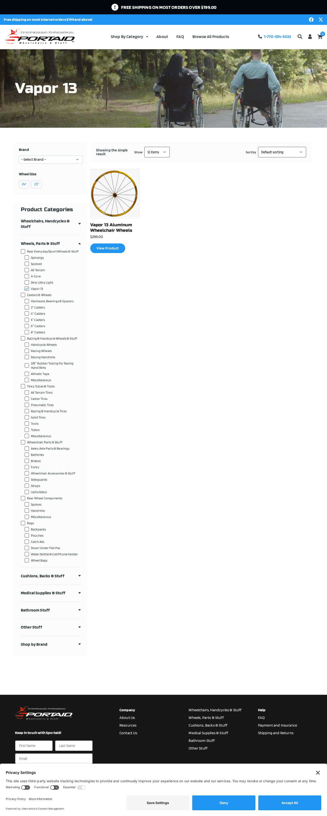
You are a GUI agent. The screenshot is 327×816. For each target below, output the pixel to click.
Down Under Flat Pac (45, 548)
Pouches (37, 535)
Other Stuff (31, 626)
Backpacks (38, 529)
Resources (127, 725)
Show (138, 152)
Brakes (36, 461)
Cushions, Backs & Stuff (42, 575)
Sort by (251, 152)
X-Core (36, 276)
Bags (30, 523)
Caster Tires (39, 399)
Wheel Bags (39, 560)
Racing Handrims (43, 357)
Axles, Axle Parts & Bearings (50, 448)
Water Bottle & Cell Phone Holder (54, 554)
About (162, 36)
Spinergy (37, 257)
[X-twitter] (320, 19)
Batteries (37, 454)
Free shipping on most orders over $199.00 (169, 7)
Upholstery (39, 492)
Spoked (36, 264)
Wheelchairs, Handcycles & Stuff (45, 223)
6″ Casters (38, 326)
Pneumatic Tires (42, 405)
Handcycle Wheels (44, 344)
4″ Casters (38, 313)
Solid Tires (38, 417)
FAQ (180, 36)
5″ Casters (38, 320)
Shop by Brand (34, 644)
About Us (127, 717)
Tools (35, 423)
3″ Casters (38, 307)
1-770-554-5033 (277, 36)
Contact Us (128, 733)
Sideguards (39, 479)
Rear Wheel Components (44, 498)
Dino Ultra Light (42, 282)
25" (36, 184)
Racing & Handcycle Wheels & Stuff (52, 338)
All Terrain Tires (41, 392)
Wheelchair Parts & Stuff (44, 442)
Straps (35, 486)
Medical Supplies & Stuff (43, 592)
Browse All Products (210, 36)
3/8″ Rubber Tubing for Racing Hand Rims (52, 365)
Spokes (36, 504)
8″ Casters (38, 332)
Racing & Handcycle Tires (49, 411)
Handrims (38, 510)
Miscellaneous (41, 380)
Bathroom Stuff (35, 609)
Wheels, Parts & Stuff (40, 243)
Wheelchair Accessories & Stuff (53, 473)
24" (24, 184)
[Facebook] (311, 19)
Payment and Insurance (277, 725)
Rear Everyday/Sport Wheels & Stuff (53, 251)
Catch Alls (38, 542)
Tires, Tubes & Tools (41, 386)
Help (262, 710)
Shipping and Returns (275, 733)
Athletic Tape (40, 374)
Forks (35, 467)
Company (127, 710)
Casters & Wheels (39, 295)
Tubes (35, 430)
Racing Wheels (41, 351)
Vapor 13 (37, 289)
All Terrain (38, 270)
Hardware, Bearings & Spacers (52, 301)
